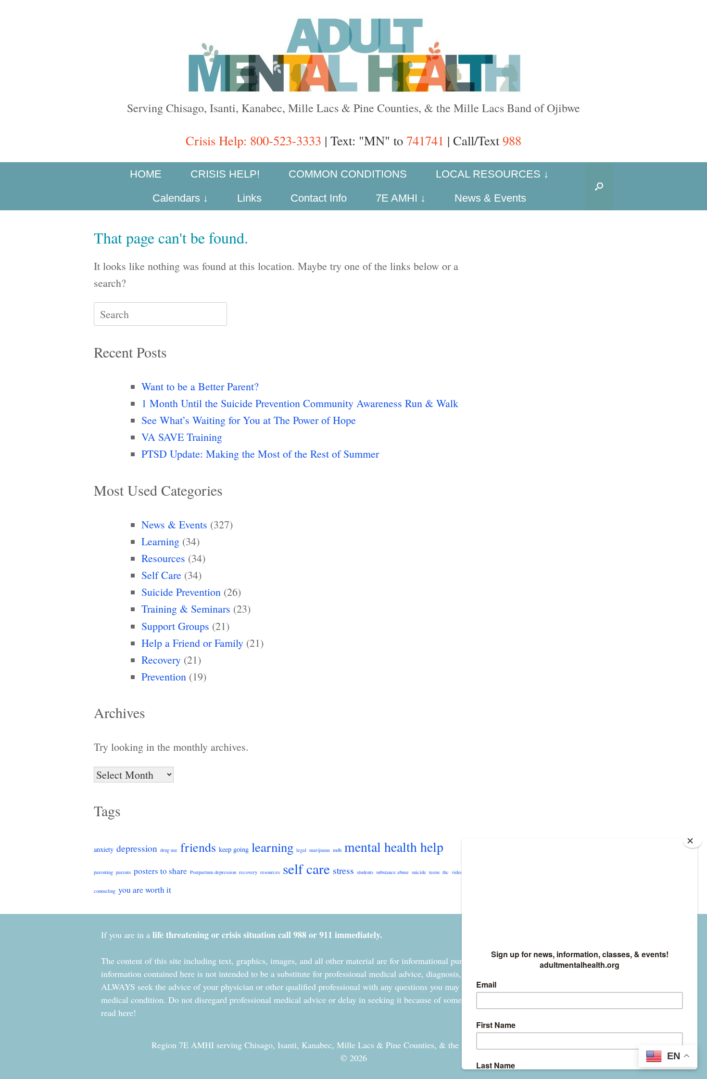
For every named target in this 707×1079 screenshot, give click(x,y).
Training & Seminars (185, 609)
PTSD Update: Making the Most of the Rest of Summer (260, 454)
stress (343, 870)
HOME (146, 174)
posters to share (160, 870)
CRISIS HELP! (225, 174)
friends (198, 847)
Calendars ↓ (180, 198)
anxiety (104, 849)
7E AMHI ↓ (401, 198)
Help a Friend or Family (192, 643)
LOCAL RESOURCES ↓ (492, 174)
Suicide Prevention (181, 592)
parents (123, 872)
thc (445, 872)
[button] (599, 186)
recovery (248, 872)
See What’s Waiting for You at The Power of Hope (248, 420)
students (365, 872)
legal (301, 850)
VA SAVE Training (181, 437)
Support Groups (175, 626)
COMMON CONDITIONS (348, 174)
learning (272, 847)
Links (249, 198)
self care (306, 868)
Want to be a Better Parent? (200, 386)
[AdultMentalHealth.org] (353, 54)
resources (270, 872)
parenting (103, 872)
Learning (160, 541)
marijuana (319, 850)
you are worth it (144, 889)
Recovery (161, 660)
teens (434, 872)
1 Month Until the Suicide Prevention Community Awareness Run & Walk (299, 403)
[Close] (692, 841)
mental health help (393, 847)
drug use (168, 850)
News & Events (490, 198)
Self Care (161, 575)
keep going (234, 849)
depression (136, 848)
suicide (419, 872)
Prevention (163, 676)
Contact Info (318, 198)
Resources (163, 558)
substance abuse (392, 872)
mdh (337, 850)
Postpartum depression (213, 872)
